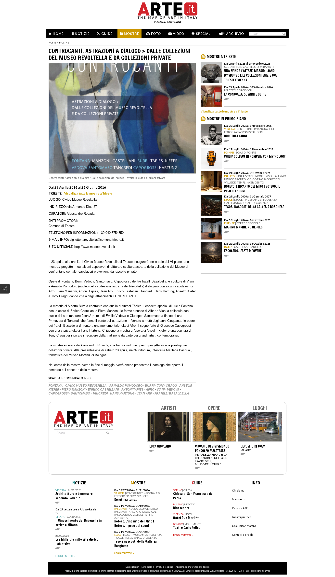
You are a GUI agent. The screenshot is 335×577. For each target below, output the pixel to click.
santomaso (81, 393)
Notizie (82, 34)
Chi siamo (238, 490)
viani (161, 389)
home (52, 42)
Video (178, 34)
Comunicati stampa (244, 525)
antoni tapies (132, 389)
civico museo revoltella (86, 385)
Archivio (235, 34)
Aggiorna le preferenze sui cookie (192, 567)
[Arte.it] (167, 10)
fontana (56, 385)
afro (150, 389)
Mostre (131, 34)
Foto (156, 34)
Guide (107, 34)
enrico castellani (103, 389)
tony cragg (167, 385)
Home (58, 34)
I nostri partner (241, 517)
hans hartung (122, 393)
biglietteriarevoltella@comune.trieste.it (97, 239)
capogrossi (59, 393)
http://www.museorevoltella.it (94, 247)
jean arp (145, 393)
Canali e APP (239, 508)
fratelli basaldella (172, 393)
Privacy (158, 567)
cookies (169, 567)
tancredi (100, 393)
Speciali (204, 34)
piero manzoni (74, 389)
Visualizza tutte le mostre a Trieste (88, 193)
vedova (173, 389)
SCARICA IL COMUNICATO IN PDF (70, 378)
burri (150, 385)
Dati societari (132, 567)
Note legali (147, 567)
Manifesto (238, 499)
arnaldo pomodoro (126, 385)
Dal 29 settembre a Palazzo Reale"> (78, 517)
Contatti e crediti (243, 534)
